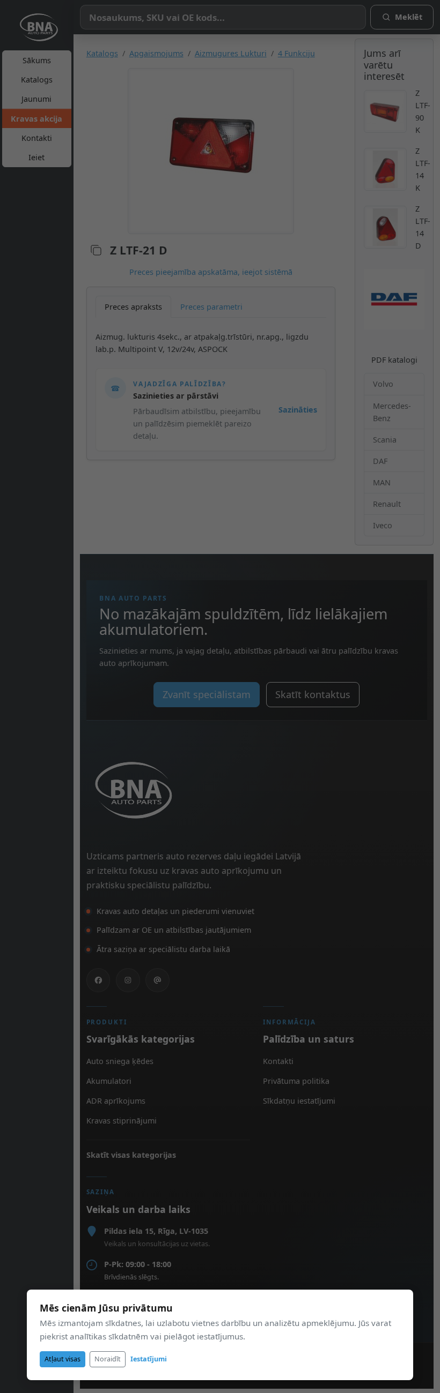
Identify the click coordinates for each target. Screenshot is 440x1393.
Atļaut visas (62, 1359)
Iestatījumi (148, 1359)
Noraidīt (107, 1359)
